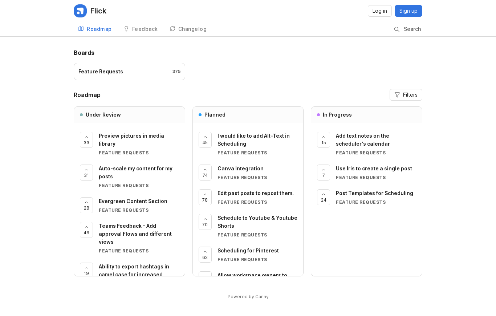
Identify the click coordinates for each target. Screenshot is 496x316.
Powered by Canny (248, 296)
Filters (410, 95)
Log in (380, 11)
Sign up (408, 11)
